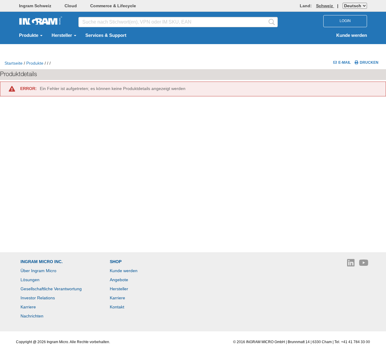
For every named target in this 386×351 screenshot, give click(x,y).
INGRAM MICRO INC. (42, 261)
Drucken (369, 62)
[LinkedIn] (351, 264)
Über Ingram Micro (38, 270)
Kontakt (117, 306)
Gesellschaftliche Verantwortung (51, 288)
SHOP (116, 261)
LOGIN (345, 21)
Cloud (71, 5)
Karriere (28, 306)
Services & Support (105, 35)
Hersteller (62, 35)
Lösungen (30, 279)
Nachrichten (32, 316)
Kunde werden (351, 35)
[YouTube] (364, 264)
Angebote (119, 279)
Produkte (29, 35)
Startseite (14, 63)
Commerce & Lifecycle (113, 5)
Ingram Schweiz (35, 5)
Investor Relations (38, 297)
